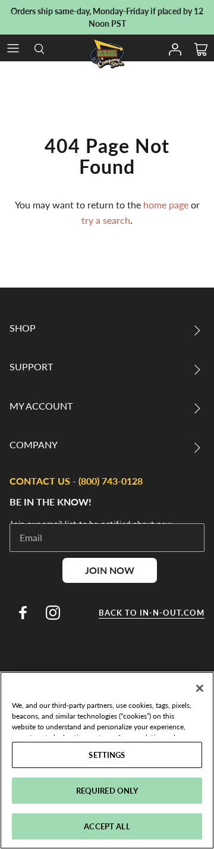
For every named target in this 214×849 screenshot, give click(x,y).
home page (165, 204)
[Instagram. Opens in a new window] (53, 613)
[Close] (200, 688)
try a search (105, 220)
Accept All (107, 826)
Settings (107, 754)
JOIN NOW (109, 570)
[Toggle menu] (13, 48)
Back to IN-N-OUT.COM (151, 612)
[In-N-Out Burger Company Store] (107, 53)
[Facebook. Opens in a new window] (23, 613)
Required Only (107, 790)
